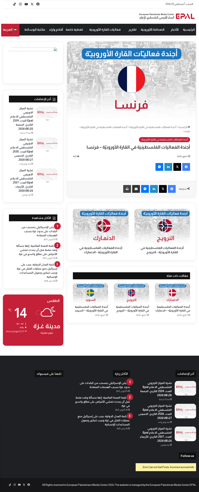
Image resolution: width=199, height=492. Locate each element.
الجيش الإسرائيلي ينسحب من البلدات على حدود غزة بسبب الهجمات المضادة (39, 231)
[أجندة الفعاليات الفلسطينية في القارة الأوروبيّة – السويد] (90, 293)
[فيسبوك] (186, 167)
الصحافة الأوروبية (152, 29)
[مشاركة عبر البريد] (136, 189)
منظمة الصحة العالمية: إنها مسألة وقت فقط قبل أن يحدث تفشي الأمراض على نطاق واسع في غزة (36, 250)
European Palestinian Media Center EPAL (173, 484)
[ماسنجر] (159, 167)
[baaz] (9, 4)
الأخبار (175, 29)
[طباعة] (127, 189)
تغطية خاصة (74, 29)
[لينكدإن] (168, 167)
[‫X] (177, 167)
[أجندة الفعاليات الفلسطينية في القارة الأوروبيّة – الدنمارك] (172, 293)
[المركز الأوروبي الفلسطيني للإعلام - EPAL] (167, 16)
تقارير (132, 29)
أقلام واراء (56, 29)
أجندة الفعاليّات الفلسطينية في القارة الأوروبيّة (152, 127)
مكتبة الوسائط (34, 29)
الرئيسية (189, 29)
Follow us (187, 456)
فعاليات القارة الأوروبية (105, 29)
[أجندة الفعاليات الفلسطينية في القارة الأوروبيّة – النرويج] (131, 293)
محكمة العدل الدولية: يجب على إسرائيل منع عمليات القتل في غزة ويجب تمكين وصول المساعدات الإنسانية (104, 420)
